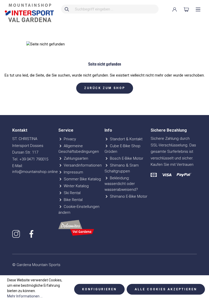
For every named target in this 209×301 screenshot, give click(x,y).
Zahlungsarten (75, 158)
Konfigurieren (99, 289)
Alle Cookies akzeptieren (166, 289)
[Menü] (198, 9)
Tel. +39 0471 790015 (30, 159)
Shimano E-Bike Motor (128, 196)
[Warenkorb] (186, 9)
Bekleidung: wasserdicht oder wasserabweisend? (121, 184)
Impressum (73, 172)
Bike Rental (73, 199)
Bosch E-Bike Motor (126, 158)
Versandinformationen (82, 165)
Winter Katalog (76, 186)
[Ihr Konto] (174, 9)
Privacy (69, 139)
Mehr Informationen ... (25, 296)
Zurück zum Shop (104, 88)
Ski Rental (72, 193)
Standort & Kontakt (125, 139)
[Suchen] (67, 9)
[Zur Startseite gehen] (28, 13)
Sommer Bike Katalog (82, 179)
